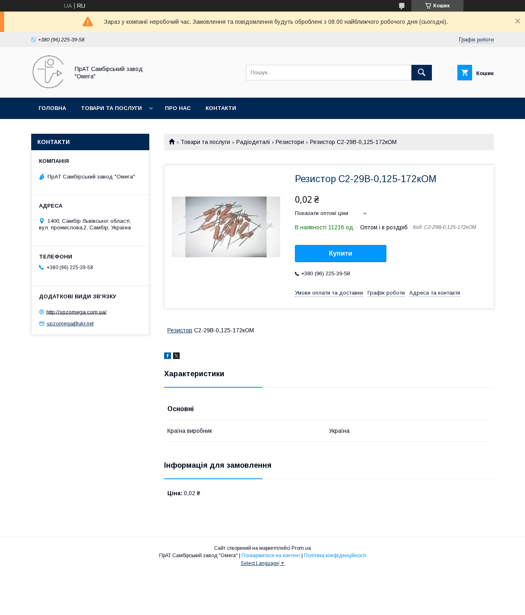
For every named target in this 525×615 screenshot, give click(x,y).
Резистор (179, 330)
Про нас (178, 108)
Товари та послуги (111, 108)
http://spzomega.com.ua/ (76, 312)
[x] (176, 357)
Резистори (290, 142)
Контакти (220, 108)
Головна (52, 108)
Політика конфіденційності (335, 555)
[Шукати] (421, 72)
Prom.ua (301, 548)
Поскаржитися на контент (271, 555)
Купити (340, 253)
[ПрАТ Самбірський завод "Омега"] (48, 87)
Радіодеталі (253, 142)
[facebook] (167, 357)
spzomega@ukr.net (70, 323)
